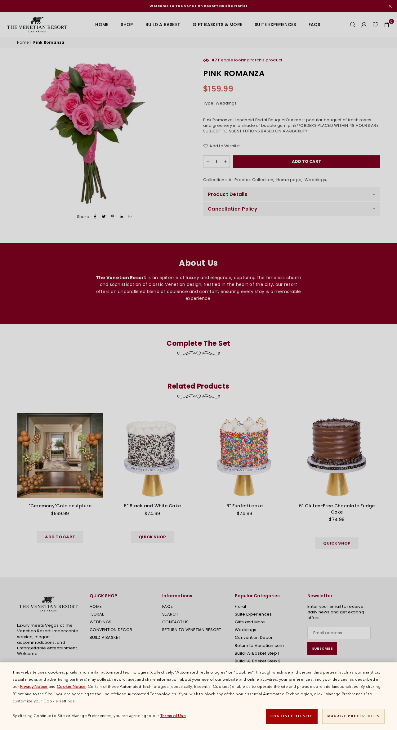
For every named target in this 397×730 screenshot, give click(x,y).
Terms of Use (173, 715)
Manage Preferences (353, 716)
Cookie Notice (71, 686)
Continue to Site (291, 716)
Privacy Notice (34, 686)
